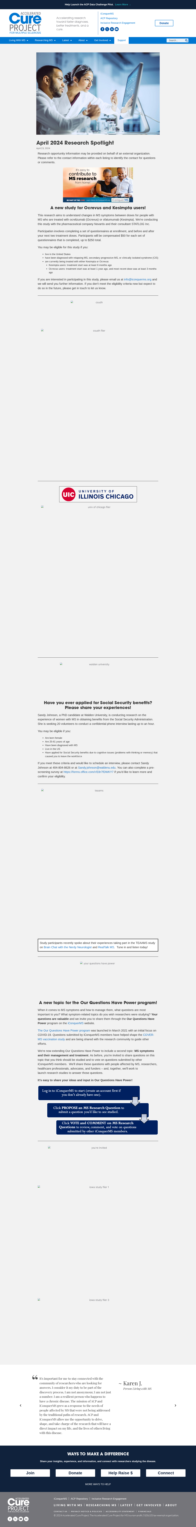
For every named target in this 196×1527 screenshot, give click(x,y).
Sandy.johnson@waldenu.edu (97, 767)
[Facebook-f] (102, 29)
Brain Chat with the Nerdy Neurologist (68, 947)
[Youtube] (117, 29)
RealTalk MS (106, 947)
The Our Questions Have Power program (64, 1030)
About (81, 40)
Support (122, 40)
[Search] (186, 40)
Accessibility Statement (120, 1511)
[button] (20, 1405)
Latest (65, 40)
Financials (144, 1511)
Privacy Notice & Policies (86, 1511)
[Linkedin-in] (112, 29)
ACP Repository (109, 18)
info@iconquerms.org (137, 279)
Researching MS (44, 40)
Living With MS (17, 40)
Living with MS (68, 1505)
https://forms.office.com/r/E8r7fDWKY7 (88, 771)
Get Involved (101, 40)
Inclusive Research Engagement (117, 23)
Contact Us (60, 1511)
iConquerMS (107, 13)
